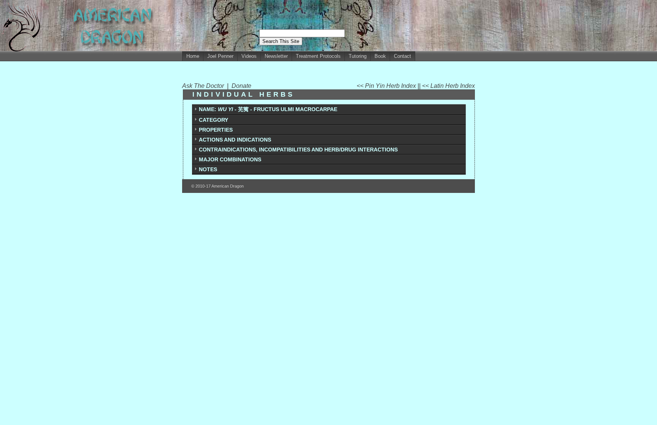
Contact (402, 56)
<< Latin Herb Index (448, 86)
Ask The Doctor (204, 86)
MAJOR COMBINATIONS (230, 159)
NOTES (208, 169)
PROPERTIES (216, 130)
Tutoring (358, 56)
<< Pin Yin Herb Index (387, 86)
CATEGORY (213, 120)
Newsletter (276, 56)
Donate (241, 86)
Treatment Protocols (318, 56)
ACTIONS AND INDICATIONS (235, 140)
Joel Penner (220, 56)
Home (192, 56)
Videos (249, 56)
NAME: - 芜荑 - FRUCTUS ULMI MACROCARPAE (268, 109)
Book (380, 56)
